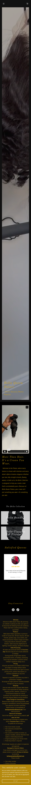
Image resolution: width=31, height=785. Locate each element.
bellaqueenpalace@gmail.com (14, 709)
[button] (4, 3)
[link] (27, 3)
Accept (15, 781)
